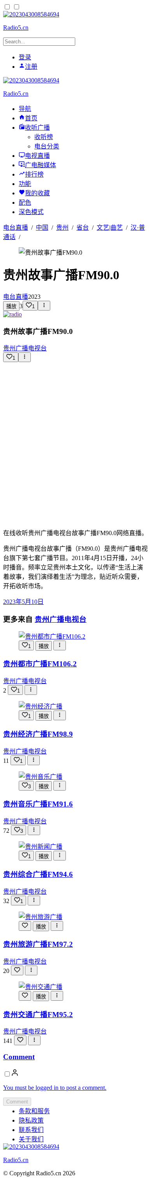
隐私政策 (31, 1120)
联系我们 (31, 1129)
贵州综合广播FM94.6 (38, 874)
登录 (25, 57)
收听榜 (43, 137)
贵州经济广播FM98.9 (38, 734)
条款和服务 (34, 1111)
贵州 (62, 227)
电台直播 (15, 227)
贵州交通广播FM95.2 (38, 1014)
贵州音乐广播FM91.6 (38, 804)
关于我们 (31, 1139)
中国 (42, 227)
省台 (82, 227)
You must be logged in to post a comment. (54, 1087)
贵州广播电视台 (25, 348)
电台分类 (46, 146)
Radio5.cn (15, 27)
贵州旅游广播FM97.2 (38, 944)
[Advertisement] (76, 442)
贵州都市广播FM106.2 (40, 664)
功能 (25, 183)
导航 (25, 108)
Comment (19, 1057)
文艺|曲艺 (110, 227)
